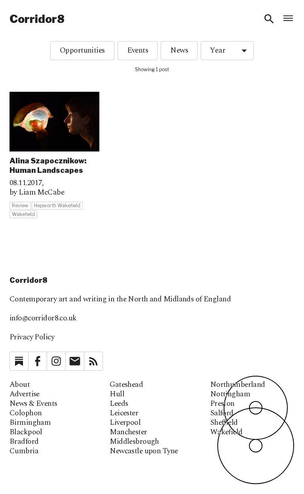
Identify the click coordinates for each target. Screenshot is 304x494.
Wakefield (226, 432)
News (179, 50)
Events (137, 50)
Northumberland (237, 385)
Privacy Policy (32, 337)
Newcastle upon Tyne (144, 451)
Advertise (25, 394)
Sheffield (224, 423)
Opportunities (82, 50)
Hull (117, 394)
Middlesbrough (134, 442)
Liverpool (125, 423)
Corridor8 (37, 19)
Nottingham (230, 394)
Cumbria (24, 451)
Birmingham (30, 423)
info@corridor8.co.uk (43, 318)
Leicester (124, 413)
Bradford (24, 442)
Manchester (128, 432)
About (20, 385)
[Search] (269, 18)
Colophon (26, 413)
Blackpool (26, 432)
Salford (222, 413)
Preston (222, 404)
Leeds (119, 404)
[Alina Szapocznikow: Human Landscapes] (54, 155)
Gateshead (126, 385)
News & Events (33, 404)
